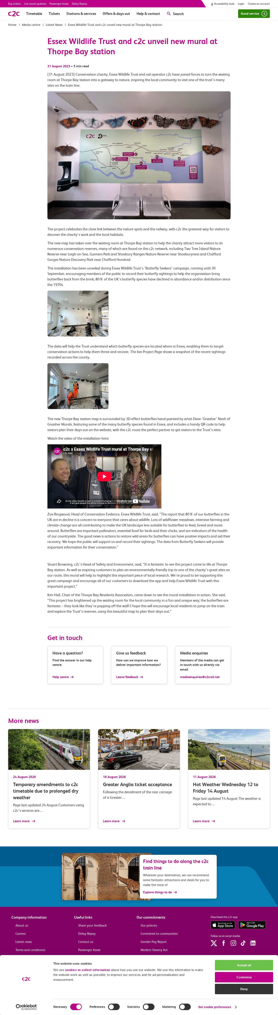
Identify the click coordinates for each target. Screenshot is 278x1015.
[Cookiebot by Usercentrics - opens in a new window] (26, 1007)
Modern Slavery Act (154, 950)
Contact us (85, 942)
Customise (244, 977)
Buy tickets (14, 3)
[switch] (114, 1007)
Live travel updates (35, 3)
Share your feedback (92, 925)
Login (241, 3)
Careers (20, 934)
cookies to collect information (87, 970)
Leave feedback (127, 677)
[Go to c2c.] (12, 25)
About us (21, 925)
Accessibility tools (224, 3)
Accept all (244, 965)
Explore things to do (157, 892)
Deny (244, 989)
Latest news (23, 942)
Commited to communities (159, 934)
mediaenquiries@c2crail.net (200, 677)
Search (178, 14)
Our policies (149, 925)
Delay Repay (79, 3)
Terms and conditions (30, 950)
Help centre (61, 677)
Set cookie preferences (214, 1007)
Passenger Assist (59, 3)
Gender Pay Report (154, 942)
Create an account (259, 3)
